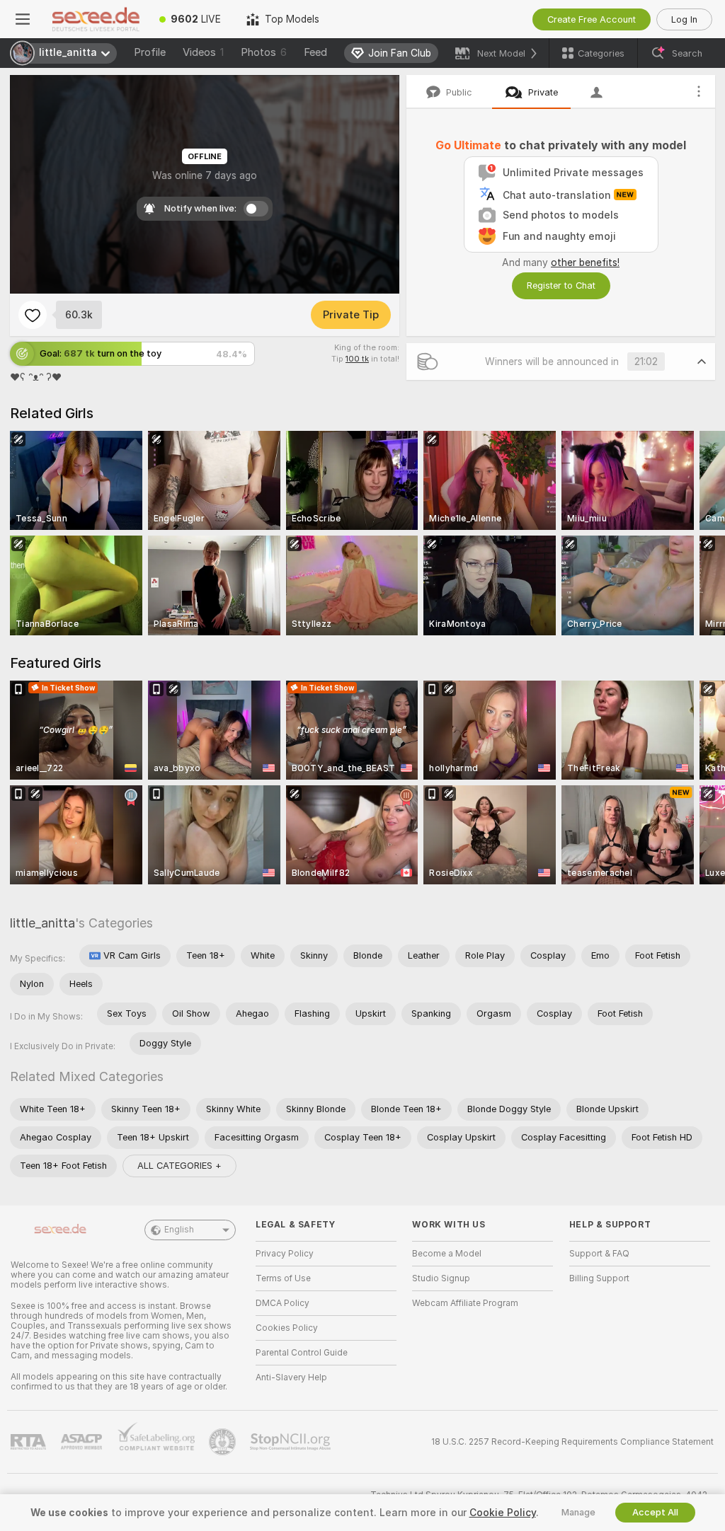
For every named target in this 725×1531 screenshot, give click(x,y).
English (179, 1230)
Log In (684, 19)
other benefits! (585, 262)
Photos (264, 52)
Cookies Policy (287, 1328)
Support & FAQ (599, 1254)
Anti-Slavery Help (291, 1377)
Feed (315, 52)
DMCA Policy (282, 1303)
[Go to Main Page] (96, 19)
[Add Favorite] (32, 315)
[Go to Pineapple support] (224, 1441)
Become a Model (446, 1254)
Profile (150, 52)
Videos (203, 52)
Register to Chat (561, 285)
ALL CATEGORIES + (179, 1165)
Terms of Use (283, 1278)
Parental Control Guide (302, 1353)
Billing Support (599, 1278)
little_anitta (42, 922)
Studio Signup (441, 1278)
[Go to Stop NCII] (291, 1441)
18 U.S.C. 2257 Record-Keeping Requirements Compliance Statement (572, 1442)
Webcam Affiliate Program (465, 1303)
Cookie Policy (502, 1512)
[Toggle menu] (22, 19)
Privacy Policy (285, 1254)
